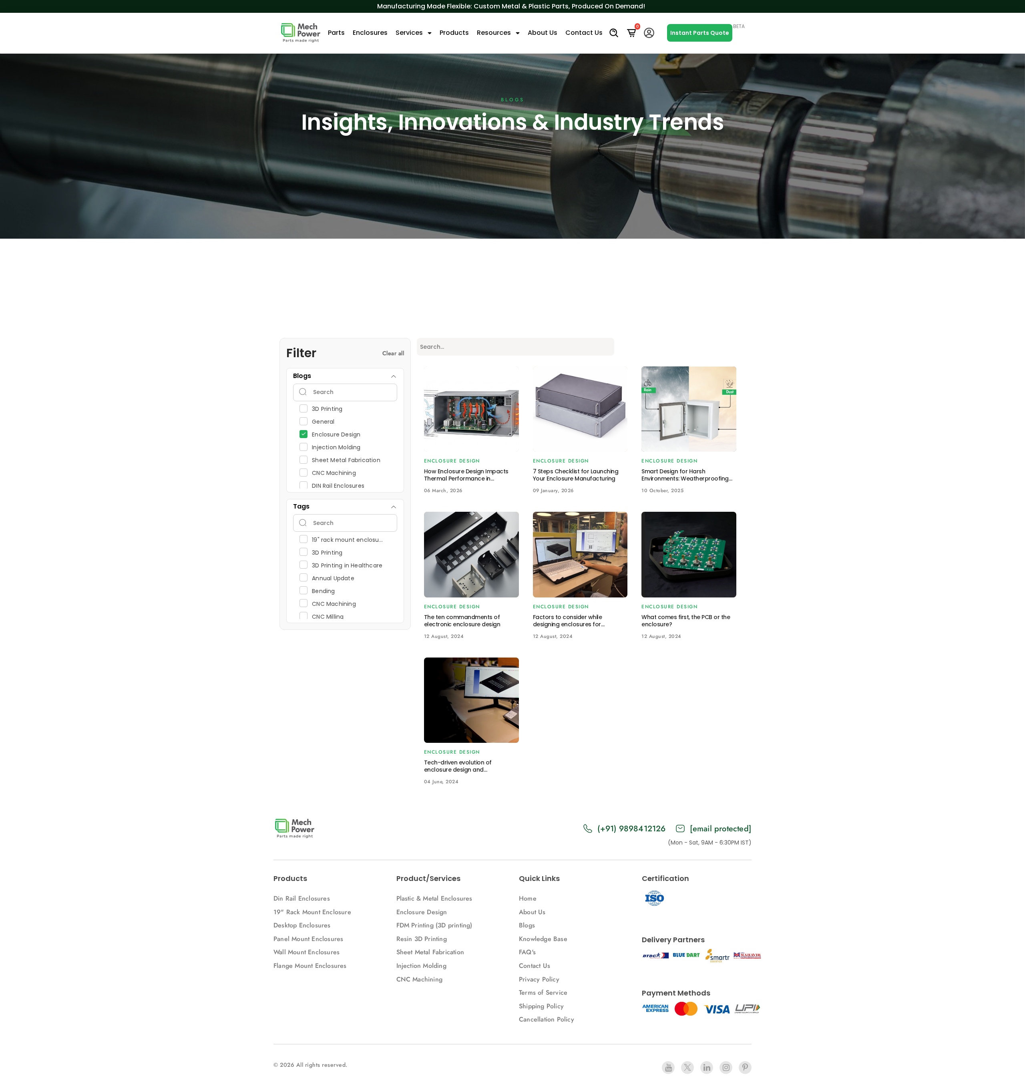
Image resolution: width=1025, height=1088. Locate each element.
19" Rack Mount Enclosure (312, 912)
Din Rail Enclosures (301, 898)
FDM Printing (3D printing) (434, 925)
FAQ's (527, 952)
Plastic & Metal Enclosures (434, 898)
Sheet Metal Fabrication (430, 952)
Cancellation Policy (546, 1019)
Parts (336, 32)
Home (528, 898)
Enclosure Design (421, 912)
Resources (494, 32)
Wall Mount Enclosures (306, 952)
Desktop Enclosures (302, 925)
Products (454, 32)
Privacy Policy (539, 979)
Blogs (527, 925)
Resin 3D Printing (422, 938)
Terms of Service (543, 992)
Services (410, 32)
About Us (542, 32)
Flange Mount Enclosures (310, 965)
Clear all (393, 353)
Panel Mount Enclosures (308, 938)
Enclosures (370, 32)
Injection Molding (421, 965)
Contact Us (584, 32)
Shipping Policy (541, 1006)
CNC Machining (419, 979)
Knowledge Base (543, 938)
